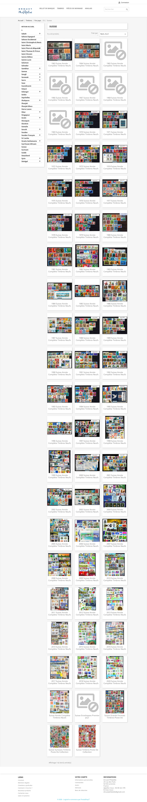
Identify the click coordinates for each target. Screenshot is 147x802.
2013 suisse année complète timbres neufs (115, 613)
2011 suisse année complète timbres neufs (59, 613)
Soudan (25, 132)
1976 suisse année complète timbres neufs (87, 201)
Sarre (24, 80)
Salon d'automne (24, 796)
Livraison (21, 780)
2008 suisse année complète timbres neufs (59, 579)
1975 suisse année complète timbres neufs (59, 201)
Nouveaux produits (24, 790)
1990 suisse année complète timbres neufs (59, 373)
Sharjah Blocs (27, 106)
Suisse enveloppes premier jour (87, 716)
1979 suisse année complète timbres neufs (87, 236)
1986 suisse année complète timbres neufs (115, 304)
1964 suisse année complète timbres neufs (87, 64)
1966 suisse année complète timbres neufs (59, 98)
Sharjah (25, 103)
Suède (24, 153)
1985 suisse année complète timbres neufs (87, 304)
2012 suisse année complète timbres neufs (87, 613)
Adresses (78, 788)
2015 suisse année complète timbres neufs (87, 647)
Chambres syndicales (25, 785)
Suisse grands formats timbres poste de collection (114, 717)
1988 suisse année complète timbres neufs (87, 339)
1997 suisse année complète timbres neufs (87, 442)
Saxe (23, 83)
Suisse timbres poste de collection (87, 750)
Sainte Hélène (27, 57)
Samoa (24, 71)
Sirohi (24, 118)
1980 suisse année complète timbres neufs (115, 236)
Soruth (24, 129)
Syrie (23, 158)
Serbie (24, 95)
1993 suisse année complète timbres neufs (59, 407)
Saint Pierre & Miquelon (31, 48)
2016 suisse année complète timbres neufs (115, 647)
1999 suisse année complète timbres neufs (59, 476)
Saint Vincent (27, 54)
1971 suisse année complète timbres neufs (115, 133)
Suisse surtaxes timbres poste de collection (59, 750)
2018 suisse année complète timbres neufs (87, 682)
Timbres (60, 8)
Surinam (25, 150)
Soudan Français (28, 135)
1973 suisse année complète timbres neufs (87, 167)
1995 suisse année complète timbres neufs (115, 407)
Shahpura (25, 100)
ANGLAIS (88, 8)
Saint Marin (26, 45)
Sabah (24, 34)
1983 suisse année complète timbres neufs (115, 270)
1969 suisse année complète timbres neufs (59, 133)
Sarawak (25, 77)
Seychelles (26, 98)
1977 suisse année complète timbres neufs (115, 201)
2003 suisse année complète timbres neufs (87, 510)
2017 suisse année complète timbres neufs (59, 682)
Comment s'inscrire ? (25, 788)
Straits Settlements (29, 141)
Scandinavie (26, 86)
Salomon (25, 63)
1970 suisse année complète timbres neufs (87, 133)
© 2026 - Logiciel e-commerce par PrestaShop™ (73, 799)
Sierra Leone (26, 109)
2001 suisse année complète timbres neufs (115, 476)
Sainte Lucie (26, 60)
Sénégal (25, 161)
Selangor (25, 92)
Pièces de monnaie (74, 8)
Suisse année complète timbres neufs (59, 716)
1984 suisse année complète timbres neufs (59, 304)
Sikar (24, 112)
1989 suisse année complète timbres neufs (115, 339)
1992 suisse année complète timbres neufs (115, 373)
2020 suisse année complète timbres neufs (115, 682)
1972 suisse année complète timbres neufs (59, 167)
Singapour (26, 115)
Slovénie (25, 124)
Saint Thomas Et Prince (31, 51)
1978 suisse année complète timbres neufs (59, 236)
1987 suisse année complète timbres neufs (59, 339)
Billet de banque (47, 8)
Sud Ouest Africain (29, 144)
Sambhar (25, 69)
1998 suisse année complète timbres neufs (115, 442)
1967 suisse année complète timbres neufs (87, 98)
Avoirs (77, 785)
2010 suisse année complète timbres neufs (115, 579)
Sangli (24, 74)
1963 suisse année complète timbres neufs (59, 64)
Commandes (79, 782)
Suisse (24, 147)
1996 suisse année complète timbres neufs (59, 442)
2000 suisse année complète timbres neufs (87, 476)
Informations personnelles (84, 780)
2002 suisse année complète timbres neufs (59, 510)
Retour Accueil (28, 27)
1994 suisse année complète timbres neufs (87, 407)
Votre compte (81, 777)
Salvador (25, 66)
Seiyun (24, 89)
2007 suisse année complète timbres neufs (115, 544)
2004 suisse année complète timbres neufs (115, 510)
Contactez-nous (23, 793)
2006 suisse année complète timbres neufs (87, 544)
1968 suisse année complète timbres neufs (115, 98)
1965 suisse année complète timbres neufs (115, 64)
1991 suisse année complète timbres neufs (87, 373)
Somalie (25, 127)
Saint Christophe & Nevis (31, 42)
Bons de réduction (81, 790)
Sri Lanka (25, 138)
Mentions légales (24, 783)
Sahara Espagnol (28, 37)
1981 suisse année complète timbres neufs (59, 270)
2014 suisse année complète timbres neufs (59, 647)
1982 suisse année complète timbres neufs (87, 270)
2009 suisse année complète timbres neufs (87, 579)
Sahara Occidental (29, 40)
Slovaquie (25, 121)
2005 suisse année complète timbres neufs (59, 544)
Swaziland (26, 156)
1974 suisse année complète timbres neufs (115, 167)
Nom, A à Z (113, 34)
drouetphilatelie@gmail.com (114, 792)
